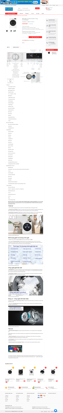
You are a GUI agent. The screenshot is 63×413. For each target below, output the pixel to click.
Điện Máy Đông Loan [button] (8, 393)
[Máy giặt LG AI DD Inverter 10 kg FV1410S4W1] (49, 52)
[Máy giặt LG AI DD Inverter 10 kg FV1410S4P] (20, 372)
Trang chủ (43, 5)
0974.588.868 (10, 408)
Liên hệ (57, 5)
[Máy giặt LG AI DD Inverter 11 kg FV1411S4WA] (10, 372)
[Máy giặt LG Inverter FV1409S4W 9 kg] (53, 372)
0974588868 (14, 5)
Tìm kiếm (37, 8)
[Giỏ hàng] (46, 9)
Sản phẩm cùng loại (9, 363)
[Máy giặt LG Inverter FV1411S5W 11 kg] (42, 372)
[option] (7, 31)
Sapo (22, 411)
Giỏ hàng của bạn (49, 9)
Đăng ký (51, 7)
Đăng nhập (48, 7)
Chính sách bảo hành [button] (30, 393)
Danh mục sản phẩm (11, 13)
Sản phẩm (47, 5)
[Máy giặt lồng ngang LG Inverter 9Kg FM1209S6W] (31, 372)
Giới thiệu (54, 5)
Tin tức (50, 5)
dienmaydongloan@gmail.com (18, 408)
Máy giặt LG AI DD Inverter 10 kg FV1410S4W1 (54, 53)
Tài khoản (48, 8)
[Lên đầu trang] (61, 408)
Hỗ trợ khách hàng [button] (19, 393)
